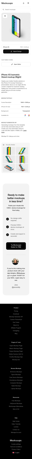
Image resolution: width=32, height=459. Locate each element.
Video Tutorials (16, 424)
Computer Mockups (16, 383)
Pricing (16, 311)
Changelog (16, 331)
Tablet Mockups (16, 386)
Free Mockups (16, 401)
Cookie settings (16, 444)
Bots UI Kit (16, 409)
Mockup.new (16, 359)
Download (16, 314)
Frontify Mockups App (16, 357)
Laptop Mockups (16, 388)
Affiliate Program (16, 328)
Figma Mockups (16, 374)
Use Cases (16, 322)
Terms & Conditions (16, 446)
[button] (23, 3)
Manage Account (16, 432)
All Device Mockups (16, 372)
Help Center (16, 421)
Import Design (17, 51)
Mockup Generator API (16, 317)
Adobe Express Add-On (16, 354)
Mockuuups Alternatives (16, 406)
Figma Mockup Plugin (16, 345)
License (16, 427)
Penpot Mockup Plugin (16, 351)
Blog (16, 333)
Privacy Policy (16, 449)
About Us (16, 325)
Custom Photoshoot (16, 319)
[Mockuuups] (11, 3)
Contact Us (16, 429)
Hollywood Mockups (16, 403)
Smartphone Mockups (16, 380)
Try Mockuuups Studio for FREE (16, 246)
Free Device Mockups (16, 377)
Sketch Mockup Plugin (16, 348)
